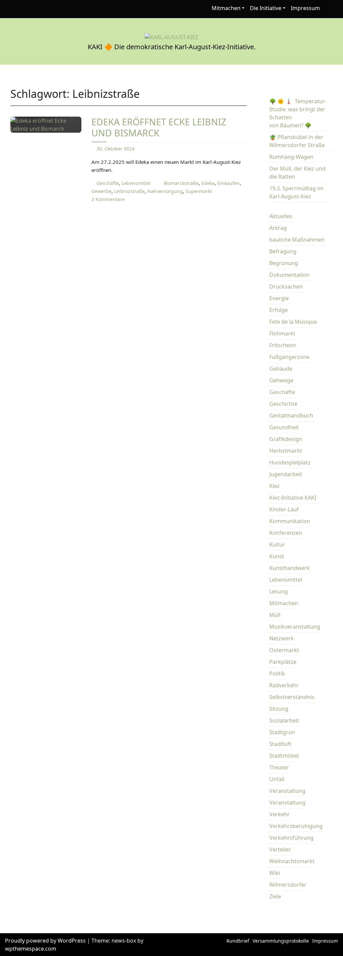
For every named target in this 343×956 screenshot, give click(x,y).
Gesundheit (284, 427)
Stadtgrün (282, 732)
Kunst (276, 556)
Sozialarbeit (284, 720)
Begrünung (283, 263)
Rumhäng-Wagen (291, 157)
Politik (277, 673)
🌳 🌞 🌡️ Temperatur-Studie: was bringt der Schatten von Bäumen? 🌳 (298, 113)
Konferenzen (285, 532)
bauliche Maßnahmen (297, 239)
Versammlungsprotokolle (281, 941)
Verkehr (279, 814)
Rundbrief (237, 941)
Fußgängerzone (289, 357)
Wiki (274, 873)
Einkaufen (228, 183)
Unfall (276, 779)
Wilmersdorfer (287, 884)
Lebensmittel (136, 183)
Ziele (275, 896)
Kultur (277, 544)
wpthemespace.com (30, 948)
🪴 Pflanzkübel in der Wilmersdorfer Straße (297, 141)
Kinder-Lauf (284, 509)
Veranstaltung (287, 790)
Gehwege (281, 380)
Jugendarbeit (285, 474)
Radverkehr (284, 685)
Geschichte (283, 403)
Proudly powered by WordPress (46, 940)
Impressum (305, 8)
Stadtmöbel (284, 755)
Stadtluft (280, 744)
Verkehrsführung (291, 837)
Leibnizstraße (129, 191)
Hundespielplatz (290, 462)
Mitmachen (226, 8)
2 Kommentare (108, 199)
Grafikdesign (285, 439)
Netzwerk (281, 638)
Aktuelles (280, 216)
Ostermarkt (284, 650)
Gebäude (280, 368)
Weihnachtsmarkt (292, 861)
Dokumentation (289, 274)
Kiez (274, 486)
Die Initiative (265, 8)
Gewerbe (101, 191)
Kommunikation (289, 521)
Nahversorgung (165, 191)
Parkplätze (282, 661)
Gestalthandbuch (291, 415)
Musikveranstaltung (294, 626)
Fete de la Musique (293, 321)
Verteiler (280, 849)
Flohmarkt (282, 333)
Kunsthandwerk (289, 568)
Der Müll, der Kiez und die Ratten (297, 172)
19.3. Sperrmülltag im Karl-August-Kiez (296, 192)
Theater (279, 767)
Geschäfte (107, 183)
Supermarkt (199, 191)
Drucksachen (286, 286)
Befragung (282, 251)
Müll (274, 615)
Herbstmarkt (285, 450)
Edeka (208, 183)
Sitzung (278, 708)
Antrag (278, 228)
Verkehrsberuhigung (296, 826)
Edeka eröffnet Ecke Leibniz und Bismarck (158, 127)
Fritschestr (282, 345)
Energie (279, 298)
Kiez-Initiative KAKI (292, 497)
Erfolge (278, 310)
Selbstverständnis (292, 697)
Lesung (278, 591)
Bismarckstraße (181, 183)
